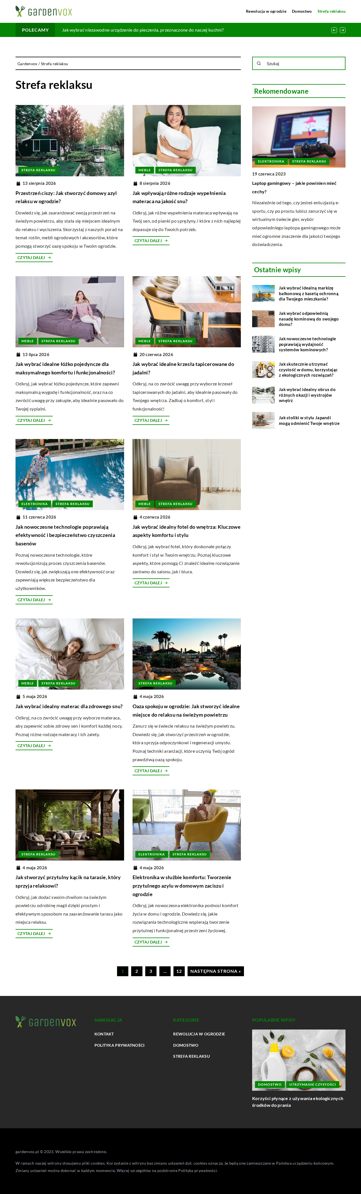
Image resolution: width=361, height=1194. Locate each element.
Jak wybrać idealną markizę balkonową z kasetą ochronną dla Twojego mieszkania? (308, 293)
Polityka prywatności (119, 1045)
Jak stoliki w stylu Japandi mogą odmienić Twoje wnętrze (309, 420)
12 (179, 971)
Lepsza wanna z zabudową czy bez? (97, 29)
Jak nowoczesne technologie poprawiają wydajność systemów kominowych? (307, 344)
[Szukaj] (259, 63)
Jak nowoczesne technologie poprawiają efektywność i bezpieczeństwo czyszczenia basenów (65, 535)
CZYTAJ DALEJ (31, 257)
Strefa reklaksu (332, 11)
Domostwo (302, 11)
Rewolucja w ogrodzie (266, 11)
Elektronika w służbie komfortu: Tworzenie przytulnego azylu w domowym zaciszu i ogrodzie (182, 885)
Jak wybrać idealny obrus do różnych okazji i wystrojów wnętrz (307, 395)
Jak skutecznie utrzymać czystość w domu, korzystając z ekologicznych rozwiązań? (308, 369)
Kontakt (104, 1033)
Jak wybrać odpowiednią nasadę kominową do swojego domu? (309, 319)
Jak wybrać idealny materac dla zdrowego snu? (69, 706)
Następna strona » (215, 971)
